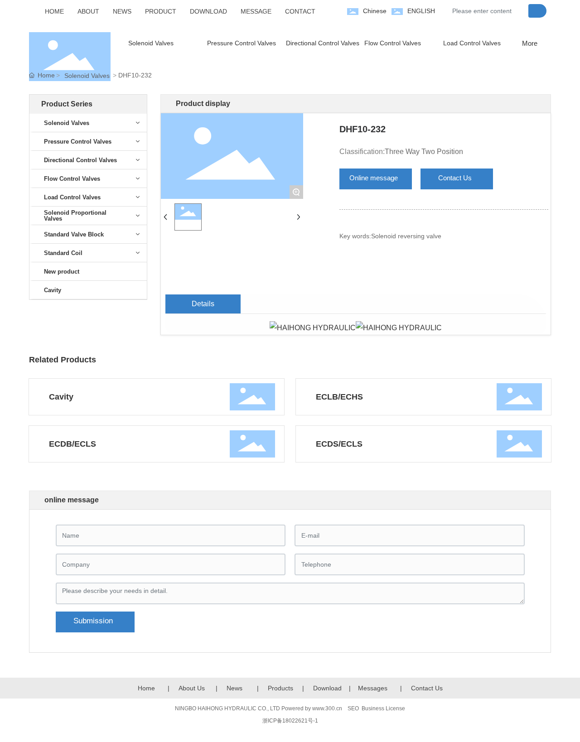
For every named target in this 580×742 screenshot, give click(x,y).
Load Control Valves (472, 43)
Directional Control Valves (322, 43)
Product (279, 688)
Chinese (375, 10)
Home (146, 688)
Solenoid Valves (151, 43)
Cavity (61, 396)
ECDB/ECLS (72, 443)
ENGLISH (421, 10)
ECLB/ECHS (339, 396)
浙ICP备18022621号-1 (290, 721)
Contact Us (427, 688)
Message (371, 688)
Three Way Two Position (424, 151)
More (529, 43)
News (234, 688)
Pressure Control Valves (241, 43)
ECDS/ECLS (339, 443)
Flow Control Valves (392, 43)
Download (327, 688)
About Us (192, 688)
